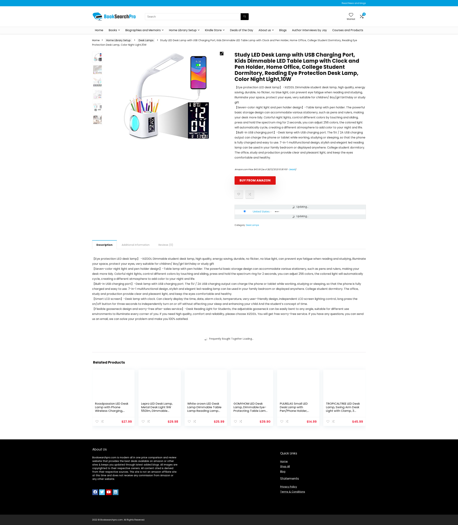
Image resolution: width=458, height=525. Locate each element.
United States (261, 211)
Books (113, 30)
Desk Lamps (146, 40)
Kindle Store (213, 30)
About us (265, 30)
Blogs (283, 30)
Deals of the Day (241, 30)
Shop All (285, 466)
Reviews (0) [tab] (166, 245)
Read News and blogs (354, 3)
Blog (282, 471)
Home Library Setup (183, 30)
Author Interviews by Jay (309, 30)
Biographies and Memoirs (143, 30)
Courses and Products (347, 30)
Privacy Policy (288, 486)
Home (99, 30)
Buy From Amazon (255, 180)
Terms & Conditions (292, 491)
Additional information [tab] (136, 245)
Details (292, 169)
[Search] (245, 16)
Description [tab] (104, 245)
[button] (221, 53)
